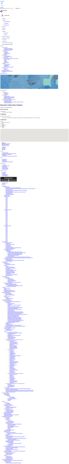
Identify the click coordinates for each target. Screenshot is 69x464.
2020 (7, 215)
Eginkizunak (8, 323)
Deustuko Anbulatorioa (13, 346)
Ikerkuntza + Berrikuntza (6, 70)
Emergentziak (10, 304)
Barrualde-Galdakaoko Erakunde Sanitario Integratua (16, 312)
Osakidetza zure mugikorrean (10, 244)
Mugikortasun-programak (10, 441)
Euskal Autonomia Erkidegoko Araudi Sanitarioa (11, 414)
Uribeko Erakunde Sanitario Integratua (13, 315)
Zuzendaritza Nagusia (11, 303)
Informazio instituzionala (7, 300)
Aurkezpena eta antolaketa (8, 100)
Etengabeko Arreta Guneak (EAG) (9, 96)
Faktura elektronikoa (9, 261)
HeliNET (9, 400)
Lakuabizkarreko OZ (13, 363)
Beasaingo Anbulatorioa (13, 345)
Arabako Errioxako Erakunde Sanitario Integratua (15, 307)
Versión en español (5, 182)
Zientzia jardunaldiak (9, 456)
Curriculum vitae (6, 195)
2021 (7, 201)
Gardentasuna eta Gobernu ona (6, 154)
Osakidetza (4, 287)
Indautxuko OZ (12, 360)
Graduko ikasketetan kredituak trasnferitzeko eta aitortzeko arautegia (16, 438)
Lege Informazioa (5, 175)
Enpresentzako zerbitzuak (8, 258)
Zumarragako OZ (12, 348)
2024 (7, 198)
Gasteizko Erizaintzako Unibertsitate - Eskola (14, 309)
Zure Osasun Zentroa (5, 392)
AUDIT (9, 428)
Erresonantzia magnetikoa (8, 404)
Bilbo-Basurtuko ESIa (3, 73)
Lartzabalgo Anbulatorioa (11, 333)
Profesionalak (6, 68)
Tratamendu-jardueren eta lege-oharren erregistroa (15, 285)
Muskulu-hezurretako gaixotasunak (11, 270)
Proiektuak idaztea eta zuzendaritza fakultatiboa (15, 332)
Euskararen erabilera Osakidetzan (11, 286)
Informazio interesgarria (7, 98)
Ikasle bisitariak (10, 444)
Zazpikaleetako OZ (12, 356)
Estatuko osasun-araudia (7, 413)
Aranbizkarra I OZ (12, 353)
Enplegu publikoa (6, 186)
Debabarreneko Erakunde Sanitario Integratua (14, 317)
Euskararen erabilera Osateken (8, 412)
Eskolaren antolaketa (11, 421)
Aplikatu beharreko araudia (10, 322)
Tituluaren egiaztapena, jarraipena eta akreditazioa (15, 433)
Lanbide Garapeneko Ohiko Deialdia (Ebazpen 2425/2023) (16, 252)
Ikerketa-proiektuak (6, 144)
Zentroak (5, 295)
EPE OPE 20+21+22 (9, 189)
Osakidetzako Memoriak (9, 329)
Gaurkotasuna (6, 23)
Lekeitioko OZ (10, 334)
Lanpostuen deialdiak (9, 409)
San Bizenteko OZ (12, 369)
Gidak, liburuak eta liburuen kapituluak (12, 449)
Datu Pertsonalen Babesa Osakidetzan (11, 284)
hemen (30, 117)
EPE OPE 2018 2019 (9, 193)
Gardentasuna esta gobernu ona (8, 405)
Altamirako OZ (12, 352)
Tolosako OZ (12, 370)
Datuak (7, 297)
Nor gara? (7, 419)
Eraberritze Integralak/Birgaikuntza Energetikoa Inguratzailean (15, 383)
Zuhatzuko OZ (12, 382)
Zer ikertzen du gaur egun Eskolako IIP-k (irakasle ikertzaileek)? (15, 446)
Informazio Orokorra (7, 417)
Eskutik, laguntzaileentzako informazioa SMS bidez (13, 462)
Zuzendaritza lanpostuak (7, 209)
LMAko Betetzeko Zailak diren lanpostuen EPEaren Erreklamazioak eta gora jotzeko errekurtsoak (20, 188)
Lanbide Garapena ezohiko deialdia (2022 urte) (15, 254)
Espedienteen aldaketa (9, 259)
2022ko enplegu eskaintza (10, 410)
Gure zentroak (8, 403)
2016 (7, 205)
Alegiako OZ (12, 351)
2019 (7, 216)
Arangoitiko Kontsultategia (14, 342)
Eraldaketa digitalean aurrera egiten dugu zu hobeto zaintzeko (13, 460)
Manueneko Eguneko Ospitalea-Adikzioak (14, 335)
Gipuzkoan (5, 61)
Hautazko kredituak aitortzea (12, 439)
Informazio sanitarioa (7, 328)
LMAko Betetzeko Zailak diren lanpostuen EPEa (13, 187)
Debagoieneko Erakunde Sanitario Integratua (14, 318)
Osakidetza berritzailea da (8, 293)
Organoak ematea (10, 278)
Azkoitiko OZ (12, 354)
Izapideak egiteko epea (9, 453)
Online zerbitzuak (5, 167)
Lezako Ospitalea (10, 338)
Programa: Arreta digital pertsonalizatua (12, 389)
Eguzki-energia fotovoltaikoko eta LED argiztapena (15, 373)
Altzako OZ (9, 384)
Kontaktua (1, 7)
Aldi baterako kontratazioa (10, 194)
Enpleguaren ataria (7, 408)
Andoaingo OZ (12, 341)
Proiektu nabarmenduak (9, 298)
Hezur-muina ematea (11, 279)
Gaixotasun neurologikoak (10, 271)
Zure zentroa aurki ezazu (6, 165)
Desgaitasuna (8, 268)
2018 (7, 203)
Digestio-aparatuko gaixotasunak (11, 267)
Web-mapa (3, 173)
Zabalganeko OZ (12, 372)
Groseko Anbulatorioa (11, 385)
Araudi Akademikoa (9, 437)
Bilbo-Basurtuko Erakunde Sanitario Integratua (15, 313)
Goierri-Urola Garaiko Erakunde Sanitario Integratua (16, 320)
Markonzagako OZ (12, 378)
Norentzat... (4, 31)
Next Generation (6, 387)
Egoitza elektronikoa (5, 174)
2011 (6, 223)
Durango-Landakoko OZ (13, 374)
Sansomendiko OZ (12, 368)
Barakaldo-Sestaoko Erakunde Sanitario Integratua (15, 311)
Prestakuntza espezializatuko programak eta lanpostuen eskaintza (13, 101)
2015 (7, 206)
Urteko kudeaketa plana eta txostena (13, 426)
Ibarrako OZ (11, 359)
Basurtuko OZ (12, 344)
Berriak (4, 142)
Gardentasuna (4, 41)
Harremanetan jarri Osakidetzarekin (9, 290)
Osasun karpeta (4, 166)
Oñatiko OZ (11, 366)
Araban (5, 60)
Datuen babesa (4, 155)
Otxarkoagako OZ (10, 336)
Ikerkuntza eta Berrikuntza (6, 292)
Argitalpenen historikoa (7, 461)
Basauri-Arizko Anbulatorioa (14, 343)
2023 (7, 199)
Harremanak (4, 172)
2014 (7, 207)
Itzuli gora (3, 184)
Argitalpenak (8, 299)
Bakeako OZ (12, 375)
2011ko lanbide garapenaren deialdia (13, 255)
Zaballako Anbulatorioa (13, 381)
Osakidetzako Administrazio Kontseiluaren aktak (13, 301)
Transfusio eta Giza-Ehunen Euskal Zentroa (14, 282)
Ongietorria (6, 92)
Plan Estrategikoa (10, 427)
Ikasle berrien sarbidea (7, 430)
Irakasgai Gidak (8, 434)
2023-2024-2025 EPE (9, 192)
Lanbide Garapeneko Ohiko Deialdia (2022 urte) (15, 253)
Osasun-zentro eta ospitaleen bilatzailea (6, 107)
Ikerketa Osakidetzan (7, 296)
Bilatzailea (3, 28)
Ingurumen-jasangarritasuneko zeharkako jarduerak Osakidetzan (15, 326)
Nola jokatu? (10, 399)
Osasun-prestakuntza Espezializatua (7, 44)
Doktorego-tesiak (8, 450)
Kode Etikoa (6, 94)
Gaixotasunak (6, 52)
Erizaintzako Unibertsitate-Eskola (7, 416)
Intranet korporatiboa (5, 168)
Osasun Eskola (4, 159)
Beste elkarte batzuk (9, 275)
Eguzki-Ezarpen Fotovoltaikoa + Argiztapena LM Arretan (14, 339)
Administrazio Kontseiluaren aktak (11, 407)
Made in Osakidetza (6, 145)
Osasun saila (2, 1)
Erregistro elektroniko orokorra (10, 248)
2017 (7, 204)
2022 (7, 200)
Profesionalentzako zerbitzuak (8, 49)
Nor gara (9, 396)
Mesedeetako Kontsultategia (14, 362)
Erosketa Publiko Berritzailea (10, 294)
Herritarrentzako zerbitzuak (8, 48)
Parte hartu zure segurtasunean (10, 264)
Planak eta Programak (9, 324)
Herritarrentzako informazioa (12, 398)
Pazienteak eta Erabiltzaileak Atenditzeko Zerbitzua (13, 247)
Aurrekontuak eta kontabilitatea (10, 327)
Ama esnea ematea (10, 281)
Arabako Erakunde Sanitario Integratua (13, 306)
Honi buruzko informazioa (8, 56)
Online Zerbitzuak (5, 241)
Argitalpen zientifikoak (9, 448)
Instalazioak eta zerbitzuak (10, 422)
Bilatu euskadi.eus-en (3, 8)
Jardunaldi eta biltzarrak (6, 143)
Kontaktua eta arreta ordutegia (10, 452)
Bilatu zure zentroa (7, 59)
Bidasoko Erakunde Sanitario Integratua (14, 316)
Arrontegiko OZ (12, 380)
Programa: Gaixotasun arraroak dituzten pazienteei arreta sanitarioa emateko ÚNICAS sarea (19, 390)
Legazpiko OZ (12, 376)
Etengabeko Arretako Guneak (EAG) (9, 291)
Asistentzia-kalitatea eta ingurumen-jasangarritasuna (13, 325)
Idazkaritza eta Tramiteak (8, 451)
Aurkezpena (6, 51)
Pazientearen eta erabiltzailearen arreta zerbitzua (11, 58)
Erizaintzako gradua (7, 431)
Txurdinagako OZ (12, 371)
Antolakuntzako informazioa (8, 415)
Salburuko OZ (12, 367)
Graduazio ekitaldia (9, 457)
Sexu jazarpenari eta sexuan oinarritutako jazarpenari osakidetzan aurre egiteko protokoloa (19, 257)
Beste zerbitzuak (6, 62)
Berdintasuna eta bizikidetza (10, 429)
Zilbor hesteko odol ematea (12, 280)
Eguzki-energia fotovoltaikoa (12, 340)
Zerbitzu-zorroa (6, 93)
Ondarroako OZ (12, 365)
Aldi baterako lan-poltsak (9, 411)
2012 (7, 208)
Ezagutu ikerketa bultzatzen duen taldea (12, 447)
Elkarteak (5, 265)
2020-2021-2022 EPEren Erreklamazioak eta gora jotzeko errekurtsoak (16, 190)
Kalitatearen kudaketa (9, 423)
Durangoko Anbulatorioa (13, 347)
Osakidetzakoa (8, 250)
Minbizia (7, 266)
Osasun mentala (8, 273)
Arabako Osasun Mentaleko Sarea (13, 308)
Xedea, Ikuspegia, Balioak (12, 424)
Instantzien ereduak (9, 454)
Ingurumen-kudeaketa (11, 425)
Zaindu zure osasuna (7, 53)
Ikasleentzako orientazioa (9, 440)
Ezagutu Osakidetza (7, 21)
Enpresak (5, 34)
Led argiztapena (10, 349)
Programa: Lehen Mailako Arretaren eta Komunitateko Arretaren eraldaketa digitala (18, 388)
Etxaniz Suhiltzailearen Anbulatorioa (15, 355)
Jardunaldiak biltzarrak (7, 289)
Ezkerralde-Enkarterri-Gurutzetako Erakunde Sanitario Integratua (17, 314)
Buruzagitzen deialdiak (7, 225)
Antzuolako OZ (12, 350)
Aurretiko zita (8, 243)
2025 (7, 197)
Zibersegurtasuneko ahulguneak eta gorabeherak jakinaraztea (15, 260)
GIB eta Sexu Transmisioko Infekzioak (12, 274)
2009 (7, 224)
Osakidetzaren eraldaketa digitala (7, 459)
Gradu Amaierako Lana (9, 435)
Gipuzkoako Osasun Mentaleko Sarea (13, 321)
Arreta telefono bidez (9, 246)
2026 (7, 210)
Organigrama (10, 420)
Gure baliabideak (12, 397)
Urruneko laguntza (5, 169)
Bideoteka (5, 54)
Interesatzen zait (4, 276)
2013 (7, 221)
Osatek (9, 305)
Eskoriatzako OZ (12, 357)
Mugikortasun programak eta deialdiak (15, 443)
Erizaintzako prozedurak (9, 458)
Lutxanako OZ (12, 377)
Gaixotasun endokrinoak (9, 269)
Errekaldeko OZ (12, 379)
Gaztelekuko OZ (12, 358)
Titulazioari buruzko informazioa (11, 432)
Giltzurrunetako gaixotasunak (10, 272)
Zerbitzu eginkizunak (7, 196)
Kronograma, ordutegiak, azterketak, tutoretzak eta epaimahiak (15, 436)
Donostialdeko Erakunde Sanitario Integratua (14, 319)
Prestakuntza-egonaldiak (7, 102)
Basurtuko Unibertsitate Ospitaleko (9, 97)
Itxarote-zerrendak (8, 330)
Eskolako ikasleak (10, 442)
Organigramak (8, 302)
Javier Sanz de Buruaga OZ (14, 361)
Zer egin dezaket (6, 277)
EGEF (5, 331)
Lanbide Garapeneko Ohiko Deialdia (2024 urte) (15, 251)
